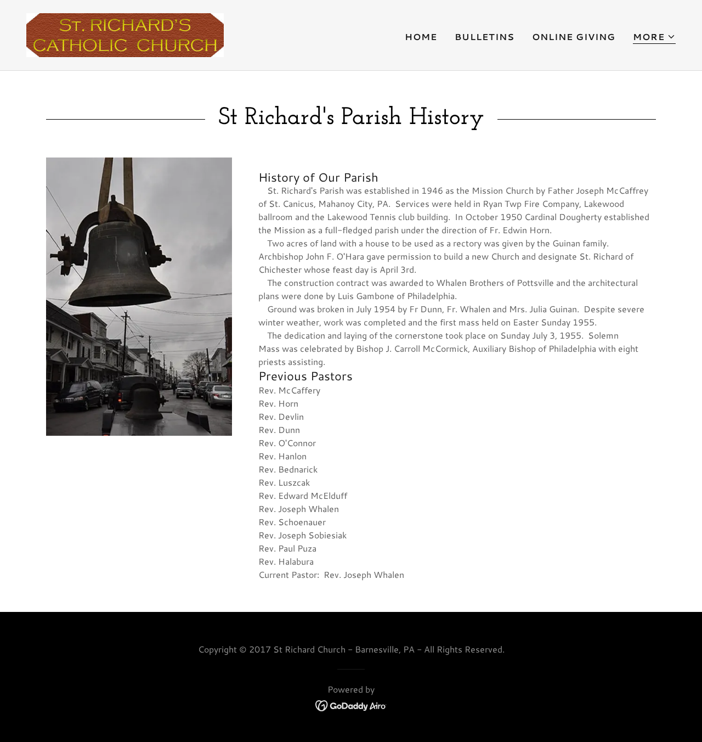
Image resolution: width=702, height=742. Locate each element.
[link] (125, 33)
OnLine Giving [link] (573, 36)
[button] (654, 37)
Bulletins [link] (484, 36)
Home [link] (421, 36)
